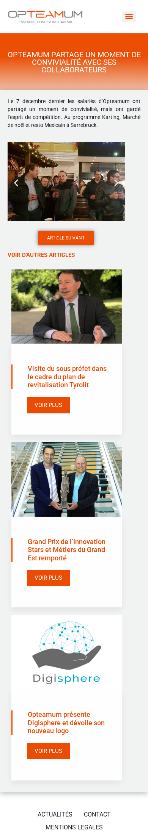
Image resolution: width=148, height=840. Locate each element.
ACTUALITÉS (55, 814)
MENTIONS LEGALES (74, 827)
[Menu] (129, 16)
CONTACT (97, 814)
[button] (16, 183)
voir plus (48, 405)
